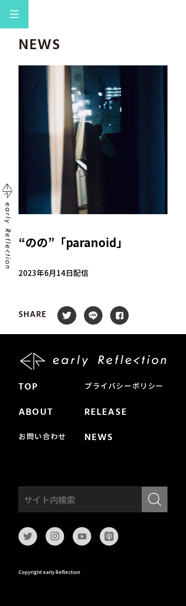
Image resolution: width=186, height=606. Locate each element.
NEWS (98, 437)
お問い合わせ (42, 437)
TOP (28, 387)
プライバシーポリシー (124, 387)
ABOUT (36, 412)
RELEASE (105, 412)
